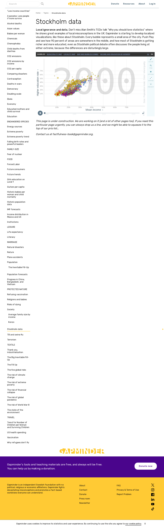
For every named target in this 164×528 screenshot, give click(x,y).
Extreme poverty (15, 131)
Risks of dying (14, 304)
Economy (11, 104)
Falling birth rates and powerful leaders (17, 142)
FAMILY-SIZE (13, 149)
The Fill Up (12, 365)
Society (10, 309)
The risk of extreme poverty (16, 383)
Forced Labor (13, 164)
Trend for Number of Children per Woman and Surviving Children (18, 425)
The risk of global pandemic (15, 398)
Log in (152, 4)
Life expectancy (15, 232)
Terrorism (11, 339)
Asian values (13, 28)
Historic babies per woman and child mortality (16, 194)
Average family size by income (19, 315)
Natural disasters (15, 247)
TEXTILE (11, 345)
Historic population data (16, 203)
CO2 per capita (14, 68)
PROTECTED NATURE (17, 289)
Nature (10, 252)
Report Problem (124, 494)
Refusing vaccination (17, 294)
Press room (84, 498)
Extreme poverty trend (18, 136)
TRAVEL (11, 417)
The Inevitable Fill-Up (18, 267)
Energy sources (14, 126)
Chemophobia (13, 43)
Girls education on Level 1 (16, 180)
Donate (115, 4)
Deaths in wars (14, 84)
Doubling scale (14, 94)
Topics (46, 13)
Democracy (12, 89)
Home (38, 13)
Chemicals (12, 38)
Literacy (11, 237)
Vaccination (13, 437)
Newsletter (84, 503)
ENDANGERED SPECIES (18, 121)
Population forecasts (17, 274)
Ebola (9, 99)
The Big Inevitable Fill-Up (18, 358)
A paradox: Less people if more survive (18, 17)
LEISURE (11, 227)
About (142, 4)
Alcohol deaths (14, 23)
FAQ (119, 485)
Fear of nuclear (14, 154)
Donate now (145, 466)
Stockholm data (14, 329)
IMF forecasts (13, 209)
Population (12, 262)
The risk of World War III (18, 405)
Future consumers (16, 169)
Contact (83, 490)
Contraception (14, 79)
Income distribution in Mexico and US (17, 215)
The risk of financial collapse (16, 391)
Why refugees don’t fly (18, 442)
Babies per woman (16, 33)
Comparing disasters (17, 74)
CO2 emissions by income (15, 62)
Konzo (11, 322)
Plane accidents (15, 257)
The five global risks (16, 370)
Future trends (14, 174)
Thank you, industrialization (15, 351)
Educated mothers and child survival (18, 110)
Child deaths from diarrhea (16, 50)
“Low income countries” (18, 11)
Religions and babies (17, 299)
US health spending (16, 432)
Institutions (12, 222)
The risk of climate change (16, 376)
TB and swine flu (15, 334)
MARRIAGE (12, 242)
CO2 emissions (14, 56)
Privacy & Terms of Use (128, 490)
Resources (128, 4)
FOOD (10, 159)
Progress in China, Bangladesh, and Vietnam (16, 282)
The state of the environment (15, 411)
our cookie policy (133, 523)
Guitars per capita (15, 187)
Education (12, 116)
